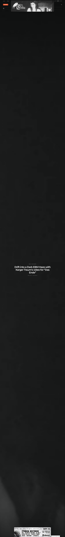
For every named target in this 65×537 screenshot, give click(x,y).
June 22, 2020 (30, 275)
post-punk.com (35, 275)
